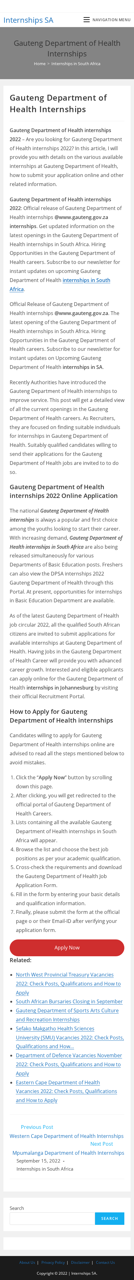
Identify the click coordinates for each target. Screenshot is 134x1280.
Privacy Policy (53, 1262)
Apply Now (67, 947)
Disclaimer (80, 1262)
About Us (27, 1262)
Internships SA (28, 20)
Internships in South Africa (45, 1169)
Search (17, 1208)
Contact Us (105, 1262)
